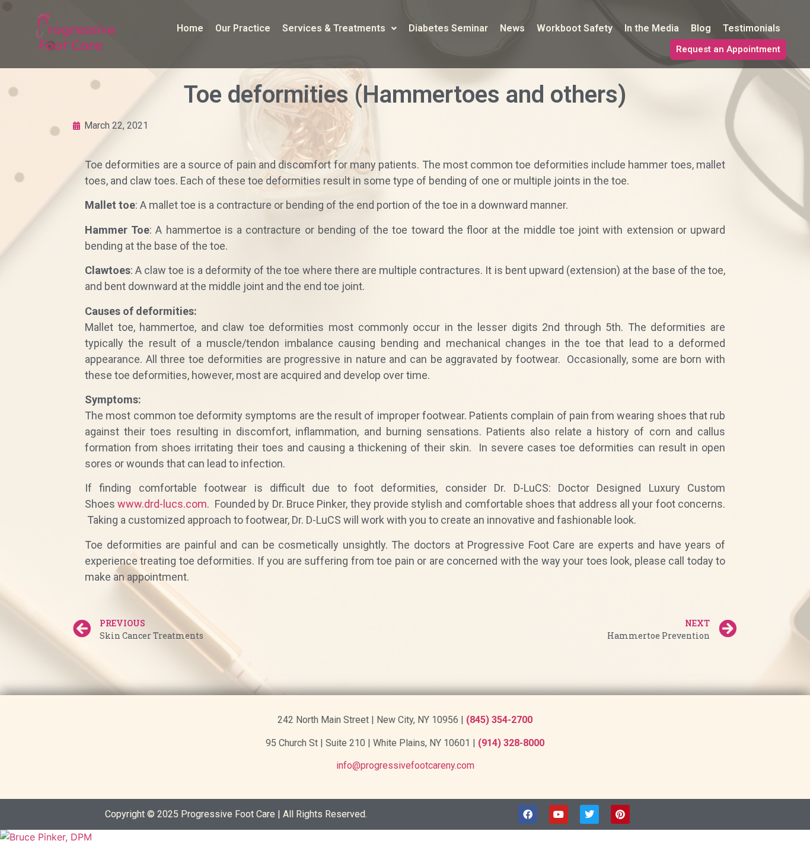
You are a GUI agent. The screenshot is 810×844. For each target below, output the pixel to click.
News (512, 28)
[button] (339, 28)
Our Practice (242, 28)
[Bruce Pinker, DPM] (405, 837)
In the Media (651, 28)
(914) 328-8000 (511, 743)
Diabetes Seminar (448, 28)
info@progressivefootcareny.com (405, 765)
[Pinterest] (620, 814)
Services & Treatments (333, 28)
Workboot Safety (575, 28)
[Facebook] (527, 814)
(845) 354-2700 (499, 719)
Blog (701, 28)
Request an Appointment (728, 49)
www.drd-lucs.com (162, 504)
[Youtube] (558, 814)
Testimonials (751, 28)
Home (190, 28)
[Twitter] (589, 814)
